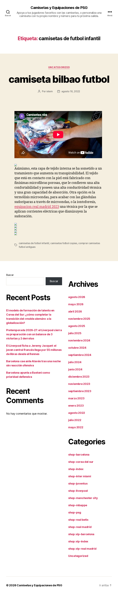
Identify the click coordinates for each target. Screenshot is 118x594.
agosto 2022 (76, 412)
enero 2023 (76, 405)
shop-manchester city (83, 498)
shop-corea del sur (80, 461)
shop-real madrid (80, 527)
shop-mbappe (77, 505)
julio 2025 (74, 333)
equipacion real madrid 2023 (36, 207)
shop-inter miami (79, 476)
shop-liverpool (78, 490)
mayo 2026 (75, 304)
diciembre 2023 (78, 376)
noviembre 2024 (79, 340)
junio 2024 (75, 369)
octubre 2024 (77, 347)
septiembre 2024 (79, 355)
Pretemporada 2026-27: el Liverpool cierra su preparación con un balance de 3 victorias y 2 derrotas (34, 334)
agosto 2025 (76, 326)
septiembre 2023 (79, 391)
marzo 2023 (76, 398)
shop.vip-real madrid (82, 548)
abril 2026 (75, 311)
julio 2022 (74, 420)
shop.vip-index (78, 541)
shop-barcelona (78, 454)
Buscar (10, 274)
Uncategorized (59, 67)
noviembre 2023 (79, 383)
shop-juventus (78, 483)
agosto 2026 (76, 297)
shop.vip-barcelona (81, 534)
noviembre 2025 (79, 318)
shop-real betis (78, 519)
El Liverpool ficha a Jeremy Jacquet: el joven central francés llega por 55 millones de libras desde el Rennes (34, 350)
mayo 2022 (75, 427)
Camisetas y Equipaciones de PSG (59, 8)
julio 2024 (74, 362)
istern (49, 91)
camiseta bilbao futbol (59, 79)
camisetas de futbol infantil (34, 243)
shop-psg (74, 512)
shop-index (75, 469)
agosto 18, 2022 (70, 91)
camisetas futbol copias (63, 243)
